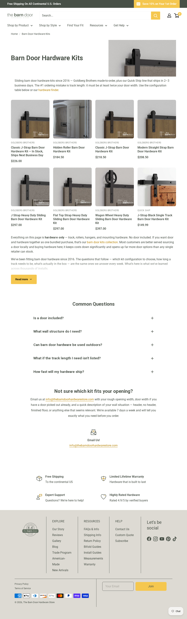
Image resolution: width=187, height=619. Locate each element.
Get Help (119, 25)
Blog (55, 546)
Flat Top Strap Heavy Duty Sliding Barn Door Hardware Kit (71, 219)
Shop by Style (48, 25)
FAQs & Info (91, 529)
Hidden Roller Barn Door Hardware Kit (69, 149)
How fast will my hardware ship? (58, 372)
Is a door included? (48, 318)
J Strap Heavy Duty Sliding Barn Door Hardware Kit (28, 217)
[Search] (155, 16)
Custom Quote (124, 535)
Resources (96, 25)
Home (14, 33)
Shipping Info (92, 535)
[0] (176, 15)
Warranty (90, 564)
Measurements (93, 558)
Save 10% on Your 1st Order (159, 3)
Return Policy (92, 541)
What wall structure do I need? (57, 331)
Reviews (57, 535)
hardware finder (48, 90)
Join (151, 586)
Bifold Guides (92, 546)
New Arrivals (60, 570)
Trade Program (61, 552)
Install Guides (92, 552)
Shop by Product (18, 25)
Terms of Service (23, 588)
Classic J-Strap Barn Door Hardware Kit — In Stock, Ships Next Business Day (28, 151)
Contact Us (122, 529)
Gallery (56, 541)
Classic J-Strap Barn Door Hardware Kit (112, 149)
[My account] (169, 16)
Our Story (58, 529)
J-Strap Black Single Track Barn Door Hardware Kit (155, 217)
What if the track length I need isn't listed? (67, 358)
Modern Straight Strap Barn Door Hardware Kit (156, 149)
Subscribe (121, 541)
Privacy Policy (21, 584)
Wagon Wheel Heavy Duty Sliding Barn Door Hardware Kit (113, 219)
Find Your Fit (75, 25)
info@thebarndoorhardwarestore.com (70, 399)
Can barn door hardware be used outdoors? (67, 345)
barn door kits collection (102, 242)
